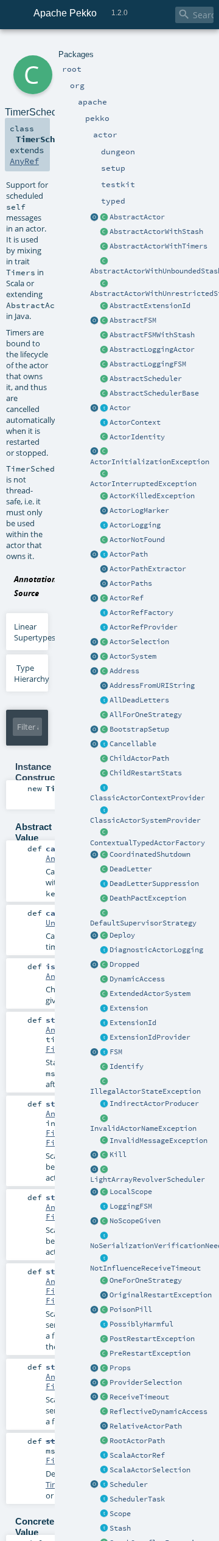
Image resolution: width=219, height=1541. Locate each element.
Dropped (124, 964)
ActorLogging (135, 525)
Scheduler (128, 1484)
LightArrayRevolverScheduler (147, 1179)
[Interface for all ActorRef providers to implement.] (104, 628)
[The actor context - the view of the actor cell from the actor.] (104, 423)
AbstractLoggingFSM (147, 364)
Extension (128, 1008)
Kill (118, 1154)
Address (124, 671)
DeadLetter (130, 869)
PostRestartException (152, 1338)
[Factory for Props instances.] (94, 1368)
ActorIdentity (137, 437)
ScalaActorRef (137, 1455)
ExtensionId (132, 1022)
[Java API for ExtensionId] (104, 306)
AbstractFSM (132, 320)
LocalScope (130, 1191)
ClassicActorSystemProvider (145, 820)
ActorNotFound (137, 539)
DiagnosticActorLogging (156, 950)
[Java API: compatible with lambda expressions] (94, 217)
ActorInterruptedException (143, 483)
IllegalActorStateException (145, 1091)
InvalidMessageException (158, 1140)
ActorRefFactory (141, 612)
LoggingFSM (130, 1206)
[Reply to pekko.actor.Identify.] (104, 437)
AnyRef (24, 161)
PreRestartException (149, 1353)
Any (53, 858)
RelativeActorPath (145, 1426)
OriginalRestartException (160, 1295)
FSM (115, 1052)
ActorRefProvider (143, 627)
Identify (126, 1066)
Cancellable (132, 744)
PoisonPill (130, 1309)
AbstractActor (137, 217)
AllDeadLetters (139, 700)
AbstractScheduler (145, 378)
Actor (120, 407)
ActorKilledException (152, 496)
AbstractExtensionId (149, 305)
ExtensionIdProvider (149, 1037)
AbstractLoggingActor (152, 349)
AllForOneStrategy (145, 714)
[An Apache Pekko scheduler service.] (104, 379)
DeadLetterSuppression (154, 883)
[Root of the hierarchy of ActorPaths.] (104, 1441)
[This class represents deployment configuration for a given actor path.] (104, 936)
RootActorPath (137, 1440)
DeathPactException (147, 898)
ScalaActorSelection (149, 1470)
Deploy (122, 935)
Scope (120, 1513)
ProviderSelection (145, 1382)
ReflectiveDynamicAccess (158, 1411)
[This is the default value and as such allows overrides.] (104, 1221)
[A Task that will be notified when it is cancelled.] (104, 1500)
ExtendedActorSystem (149, 993)
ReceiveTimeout (139, 1397)
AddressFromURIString (152, 685)
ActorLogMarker (139, 510)
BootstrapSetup (139, 729)
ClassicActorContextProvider (147, 798)
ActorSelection (139, 641)
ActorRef (126, 598)
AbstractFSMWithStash (152, 335)
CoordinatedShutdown (149, 854)
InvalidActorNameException (143, 1128)
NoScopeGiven (135, 1221)
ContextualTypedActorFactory (147, 843)
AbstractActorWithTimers (158, 246)
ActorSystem (132, 656)
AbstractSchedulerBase (154, 393)
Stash (120, 1528)
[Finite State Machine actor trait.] (104, 1052)
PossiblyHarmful (141, 1324)
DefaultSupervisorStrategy (143, 923)
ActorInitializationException (149, 462)
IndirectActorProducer (154, 1103)
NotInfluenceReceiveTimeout (145, 1268)
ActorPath (128, 554)
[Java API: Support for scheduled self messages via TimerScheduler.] (104, 247)
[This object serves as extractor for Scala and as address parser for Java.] (104, 686)
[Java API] (104, 584)
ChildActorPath (139, 758)
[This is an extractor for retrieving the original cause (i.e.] (104, 1295)
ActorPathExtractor (147, 569)
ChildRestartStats (145, 773)
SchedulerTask (137, 1499)
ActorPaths (130, 583)
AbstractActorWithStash (156, 231)
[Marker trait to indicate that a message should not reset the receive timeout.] (104, 1258)
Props (120, 1368)
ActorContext (135, 422)
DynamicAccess (137, 979)
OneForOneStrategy (145, 1280)
